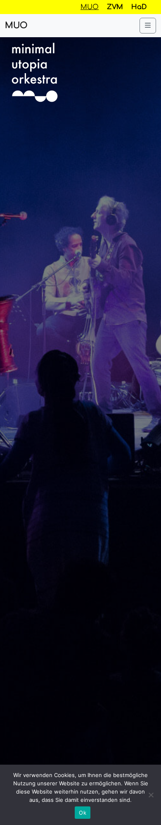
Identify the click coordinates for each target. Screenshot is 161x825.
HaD (139, 7)
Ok (82, 812)
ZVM (115, 7)
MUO (16, 25)
